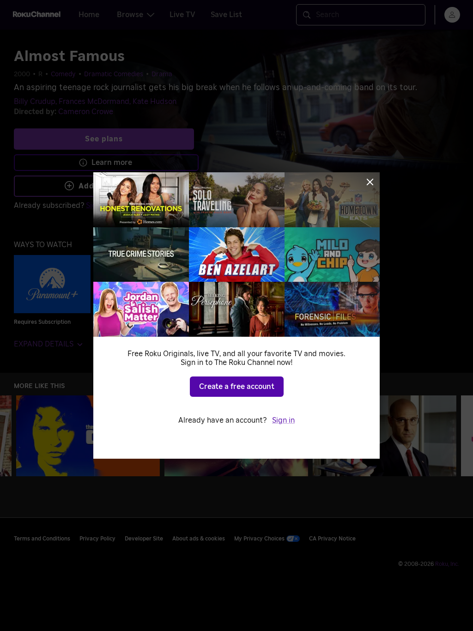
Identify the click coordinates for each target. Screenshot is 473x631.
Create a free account (236, 386)
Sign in (283, 420)
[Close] (370, 182)
